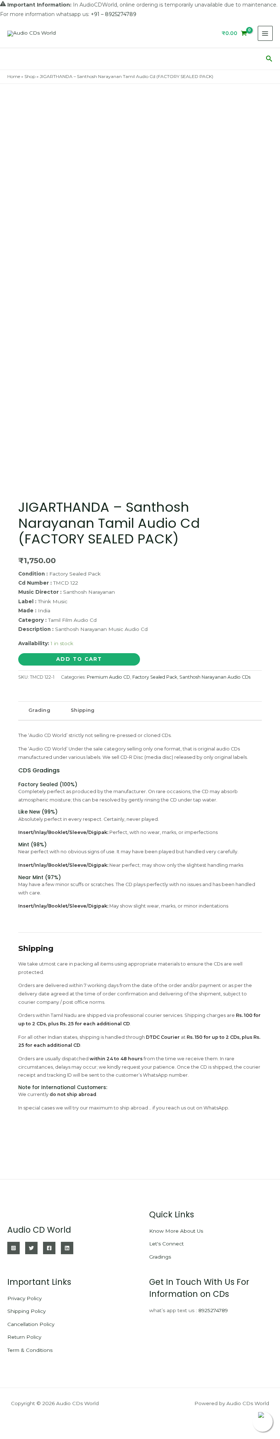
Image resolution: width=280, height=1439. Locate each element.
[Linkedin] (67, 1248)
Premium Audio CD (108, 677)
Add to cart (79, 659)
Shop (29, 76)
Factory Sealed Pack (154, 677)
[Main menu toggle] (265, 33)
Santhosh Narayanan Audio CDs (214, 677)
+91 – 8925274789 (113, 14)
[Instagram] (13, 1248)
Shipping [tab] (82, 710)
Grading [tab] (39, 710)
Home (13, 76)
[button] (269, 59)
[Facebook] (49, 1248)
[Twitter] (31, 1248)
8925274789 (213, 1310)
